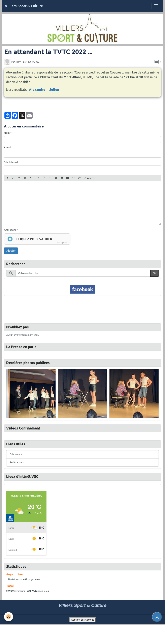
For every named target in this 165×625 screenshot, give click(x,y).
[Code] (73, 178)
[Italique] (13, 178)
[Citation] (38, 178)
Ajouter (11, 250)
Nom (7, 132)
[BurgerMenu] (155, 6)
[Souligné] (19, 178)
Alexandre (37, 89)
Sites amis (16, 454)
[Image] (62, 178)
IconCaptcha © (63, 243)
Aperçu (91, 178)
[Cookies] (8, 616)
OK (155, 273)
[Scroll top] (157, 617)
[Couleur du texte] (32, 178)
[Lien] (50, 178)
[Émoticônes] (79, 178)
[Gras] (7, 178)
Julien (54, 89)
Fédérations (17, 462)
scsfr (18, 61)
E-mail (7, 147)
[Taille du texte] (25, 178)
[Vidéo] (68, 178)
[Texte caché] (56, 178)
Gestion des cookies (82, 619)
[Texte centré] (44, 178)
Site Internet (11, 162)
